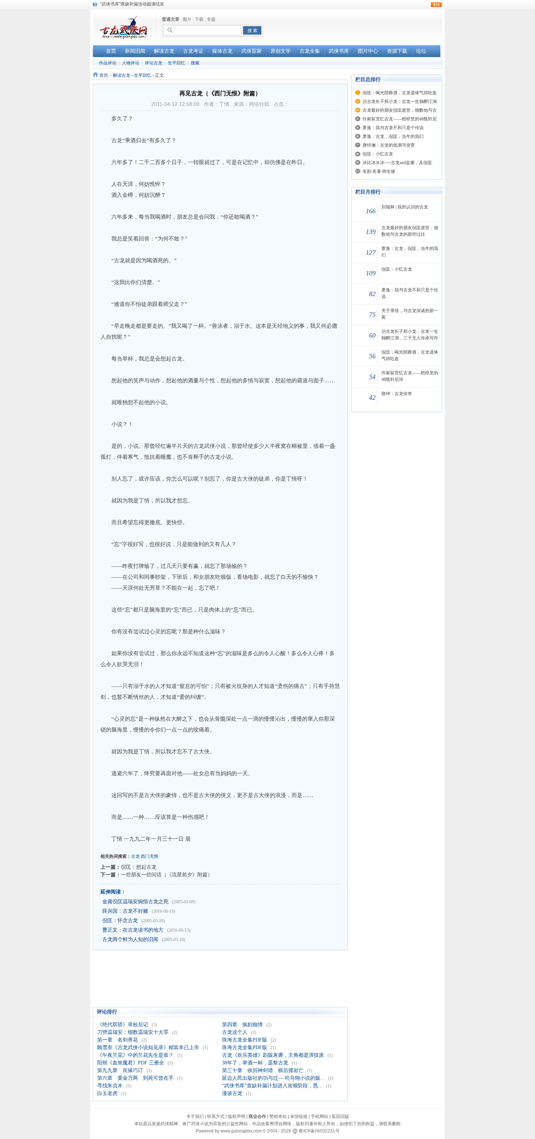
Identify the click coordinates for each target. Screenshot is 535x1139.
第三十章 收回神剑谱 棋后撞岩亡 (263, 1070)
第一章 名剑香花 (117, 1040)
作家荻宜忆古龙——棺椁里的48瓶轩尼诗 (409, 376)
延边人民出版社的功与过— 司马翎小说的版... (273, 1078)
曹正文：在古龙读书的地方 (132, 930)
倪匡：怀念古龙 (120, 920)
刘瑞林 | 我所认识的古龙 (404, 207)
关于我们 (195, 1116)
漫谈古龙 (232, 1093)
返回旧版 (340, 1116)
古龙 (135, 856)
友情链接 (299, 1116)
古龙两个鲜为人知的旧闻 (130, 939)
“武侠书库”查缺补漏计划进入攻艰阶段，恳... (272, 1085)
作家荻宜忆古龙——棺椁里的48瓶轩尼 (399, 119)
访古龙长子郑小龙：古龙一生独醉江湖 (399, 101)
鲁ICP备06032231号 (319, 1131)
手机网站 (319, 1116)
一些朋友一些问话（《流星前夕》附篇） (167, 874)
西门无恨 (149, 856)
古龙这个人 (234, 1032)
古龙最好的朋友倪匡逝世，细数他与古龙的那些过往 (409, 231)
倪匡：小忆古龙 (377, 153)
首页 (103, 75)
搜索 (195, 62)
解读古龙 (121, 75)
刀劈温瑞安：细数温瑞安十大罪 (133, 1032)
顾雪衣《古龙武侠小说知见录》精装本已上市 (148, 1047)
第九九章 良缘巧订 (120, 1070)
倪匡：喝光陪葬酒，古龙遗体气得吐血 (399, 92)
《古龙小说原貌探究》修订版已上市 (135, 4)
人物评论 (130, 62)
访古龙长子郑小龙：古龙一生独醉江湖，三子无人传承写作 (409, 334)
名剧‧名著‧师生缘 (378, 171)
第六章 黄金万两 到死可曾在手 (135, 1078)
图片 (187, 19)
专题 (211, 19)
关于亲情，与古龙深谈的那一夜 (409, 314)
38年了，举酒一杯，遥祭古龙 (255, 1063)
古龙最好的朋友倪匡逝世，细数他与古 (399, 110)
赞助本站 (278, 1116)
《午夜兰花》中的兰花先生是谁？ (135, 1055)
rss (436, 4)
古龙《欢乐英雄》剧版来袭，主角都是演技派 (273, 1055)
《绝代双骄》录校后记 (122, 1024)
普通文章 (170, 19)
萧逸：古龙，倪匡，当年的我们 (393, 136)
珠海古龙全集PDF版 (244, 1040)
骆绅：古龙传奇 (396, 393)
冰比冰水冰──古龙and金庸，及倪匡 (397, 162)
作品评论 (107, 62)
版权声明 (236, 1116)
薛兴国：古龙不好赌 (125, 911)
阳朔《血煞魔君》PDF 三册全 (130, 1063)
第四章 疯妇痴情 (242, 1024)
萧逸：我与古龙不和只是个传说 (393, 127)
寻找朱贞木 (110, 1085)
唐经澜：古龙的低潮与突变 (388, 145)
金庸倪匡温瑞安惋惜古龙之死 (135, 901)
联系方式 (216, 1116)
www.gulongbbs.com (241, 1131)
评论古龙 (153, 62)
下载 (199, 19)
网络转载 (259, 104)
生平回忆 (176, 62)
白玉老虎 (107, 1093)
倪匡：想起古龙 (138, 867)
